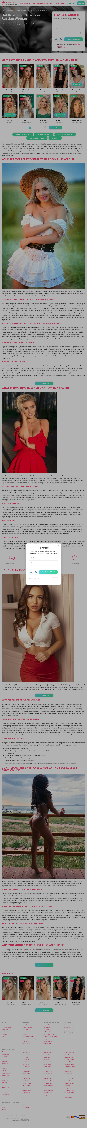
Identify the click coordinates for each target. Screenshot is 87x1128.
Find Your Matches (48, 572)
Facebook (36, 572)
